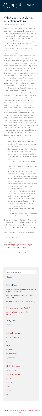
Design (8, 345)
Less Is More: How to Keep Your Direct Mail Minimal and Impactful (21, 290)
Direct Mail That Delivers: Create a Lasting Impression (20, 303)
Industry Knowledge (13, 366)
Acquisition (9, 325)
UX (7, 395)
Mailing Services (11, 370)
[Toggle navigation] (37, 4)
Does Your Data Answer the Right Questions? (17, 313)
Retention (9, 382)
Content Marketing (12, 337)
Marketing (15, 247)
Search (9, 277)
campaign (11, 245)
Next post (22, 253)
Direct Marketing (11, 354)
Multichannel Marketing (14, 374)
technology (23, 247)
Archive (14, 242)
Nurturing (9, 378)
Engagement (10, 358)
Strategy (9, 391)
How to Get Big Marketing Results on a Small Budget (19, 296)
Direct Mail (9, 349)
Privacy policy (29, 410)
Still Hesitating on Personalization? (18, 308)
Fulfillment (9, 362)
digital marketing (21, 245)
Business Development (14, 333)
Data (7, 341)
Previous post (10, 253)
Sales (8, 387)
